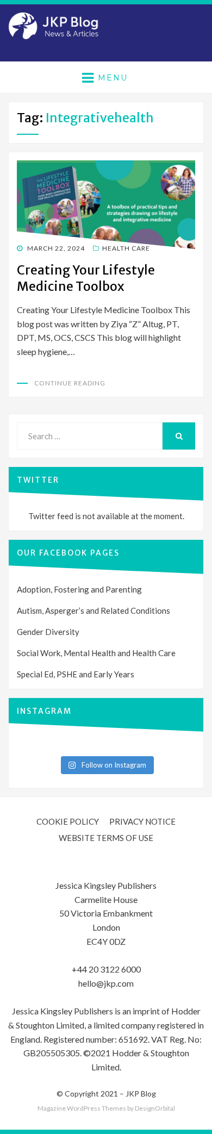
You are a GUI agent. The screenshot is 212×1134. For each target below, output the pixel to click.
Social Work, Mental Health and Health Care (96, 653)
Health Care (126, 248)
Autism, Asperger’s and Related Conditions (93, 610)
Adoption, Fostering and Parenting (79, 589)
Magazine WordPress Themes (82, 1108)
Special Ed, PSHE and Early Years (75, 674)
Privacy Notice (142, 821)
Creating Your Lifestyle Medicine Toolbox (86, 278)
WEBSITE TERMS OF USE (106, 838)
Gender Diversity (48, 632)
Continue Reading (69, 383)
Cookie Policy (67, 821)
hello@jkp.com (106, 983)
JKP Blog (141, 1093)
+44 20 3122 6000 (106, 969)
